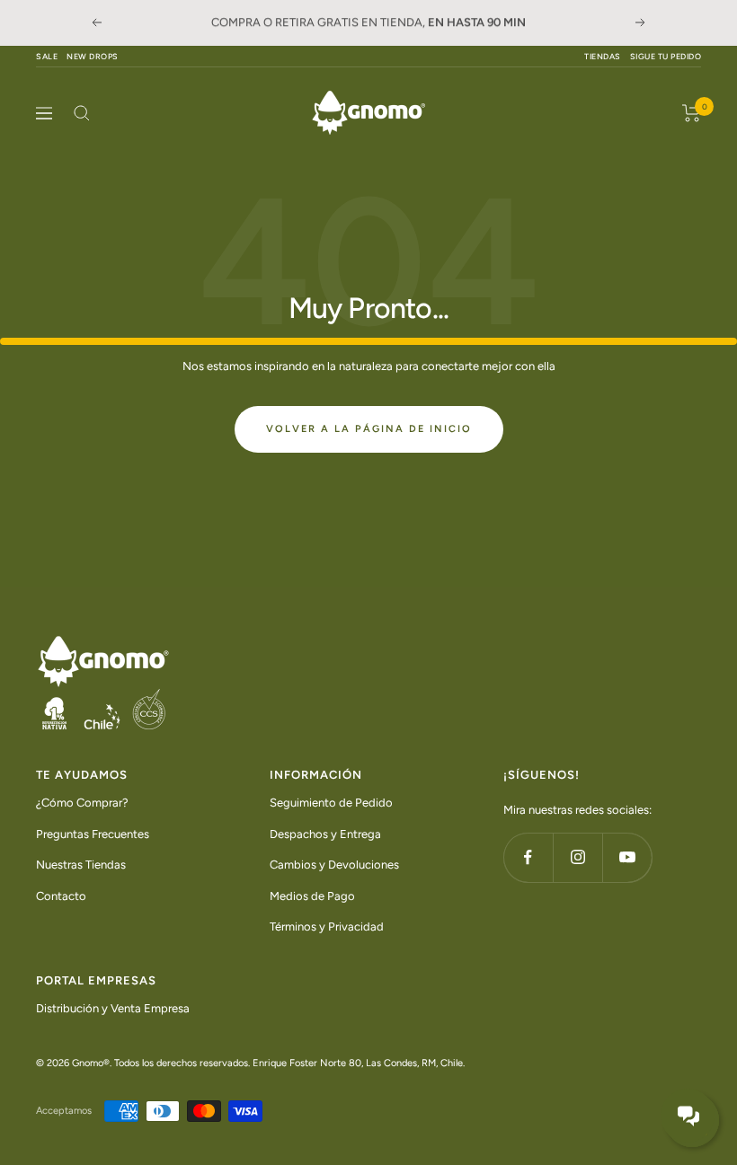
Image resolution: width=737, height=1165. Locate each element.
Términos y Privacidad (327, 926)
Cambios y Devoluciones (334, 864)
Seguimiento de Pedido (331, 802)
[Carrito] (691, 113)
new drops (93, 56)
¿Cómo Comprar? (82, 802)
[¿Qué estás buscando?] (82, 113)
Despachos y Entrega (325, 833)
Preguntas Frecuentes (92, 833)
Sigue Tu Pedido (666, 56)
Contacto (61, 895)
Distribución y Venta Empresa (113, 1007)
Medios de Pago (312, 895)
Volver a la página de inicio (369, 429)
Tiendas (602, 56)
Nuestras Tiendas (81, 864)
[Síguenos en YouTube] (627, 856)
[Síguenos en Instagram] (577, 856)
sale (47, 56)
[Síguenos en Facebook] (528, 856)
